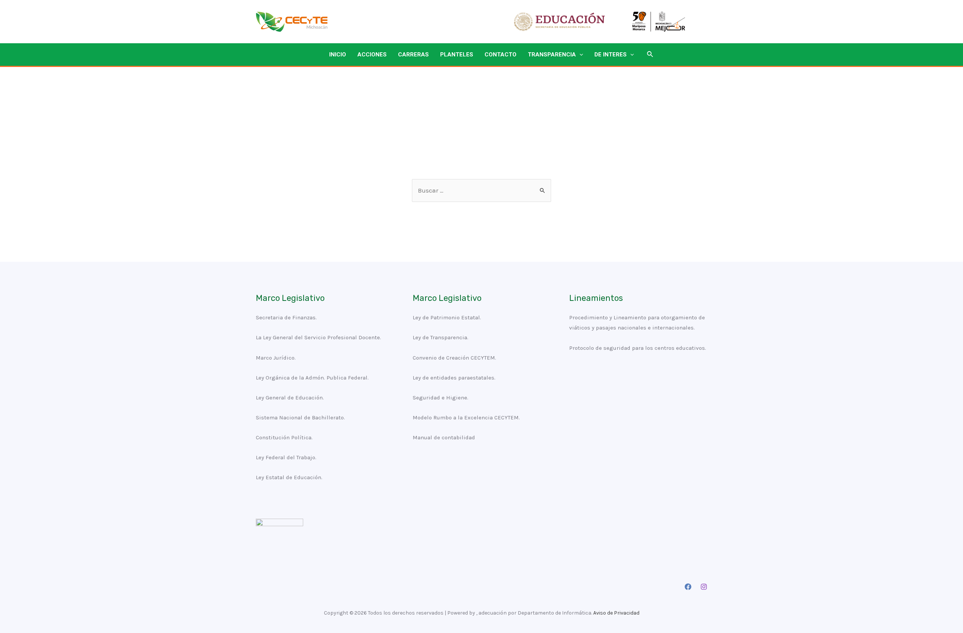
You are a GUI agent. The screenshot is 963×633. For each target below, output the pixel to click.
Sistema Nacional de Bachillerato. (300, 417)
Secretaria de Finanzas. (286, 317)
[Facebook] (688, 586)
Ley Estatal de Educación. (289, 477)
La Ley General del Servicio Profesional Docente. (318, 337)
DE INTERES (610, 54)
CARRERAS (413, 54)
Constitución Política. (284, 437)
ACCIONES (372, 54)
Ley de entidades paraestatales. (454, 377)
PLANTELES (456, 54)
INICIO (337, 54)
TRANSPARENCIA (552, 54)
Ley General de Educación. (290, 397)
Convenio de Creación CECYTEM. (454, 357)
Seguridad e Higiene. (440, 397)
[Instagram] (703, 586)
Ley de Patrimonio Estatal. (447, 317)
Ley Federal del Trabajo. (286, 457)
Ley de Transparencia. (440, 337)
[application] (579, 54)
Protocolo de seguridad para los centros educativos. (637, 348)
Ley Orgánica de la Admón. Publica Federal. (312, 377)
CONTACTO (500, 54)
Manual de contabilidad (444, 437)
